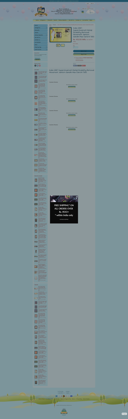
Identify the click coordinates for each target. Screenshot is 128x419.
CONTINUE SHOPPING (64, 219)
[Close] (77, 197)
